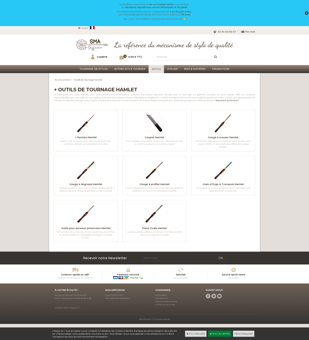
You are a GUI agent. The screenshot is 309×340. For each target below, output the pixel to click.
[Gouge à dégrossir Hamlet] (86, 180)
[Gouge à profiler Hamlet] (155, 180)
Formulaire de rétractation (117, 298)
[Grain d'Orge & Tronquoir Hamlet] (223, 180)
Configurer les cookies (165, 304)
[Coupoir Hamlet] (155, 134)
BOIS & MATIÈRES (195, 68)
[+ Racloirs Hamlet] (86, 134)
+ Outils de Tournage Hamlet (87, 79)
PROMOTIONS (220, 68)
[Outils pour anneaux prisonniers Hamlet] (86, 224)
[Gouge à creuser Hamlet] (223, 134)
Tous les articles (62, 79)
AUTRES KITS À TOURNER (129, 68)
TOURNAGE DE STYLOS (94, 68)
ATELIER (172, 68)
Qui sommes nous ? (114, 295)
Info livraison (161, 295)
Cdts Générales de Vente (166, 301)
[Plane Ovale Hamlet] (155, 224)
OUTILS (156, 68)
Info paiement (161, 298)
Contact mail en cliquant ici (67, 307)
